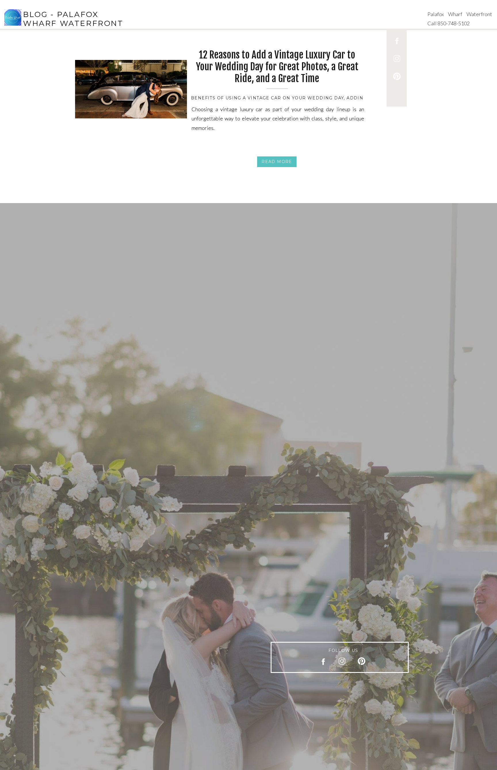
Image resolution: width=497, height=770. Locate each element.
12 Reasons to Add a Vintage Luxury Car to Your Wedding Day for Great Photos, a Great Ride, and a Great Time (277, 66)
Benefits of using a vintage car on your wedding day (267, 98)
